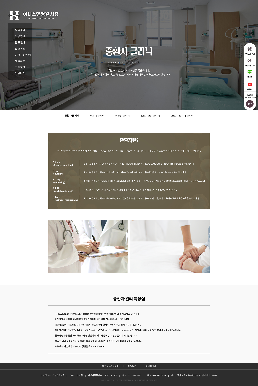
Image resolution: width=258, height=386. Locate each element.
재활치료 (20, 60)
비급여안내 (151, 366)
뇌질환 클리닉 (122, 115)
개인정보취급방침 (110, 366)
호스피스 (20, 48)
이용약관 (132, 366)
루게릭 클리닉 (97, 115)
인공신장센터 (23, 54)
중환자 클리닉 (71, 115)
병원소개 (20, 29)
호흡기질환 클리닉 (150, 115)
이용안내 (20, 36)
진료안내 (20, 42)
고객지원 (20, 67)
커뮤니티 (20, 73)
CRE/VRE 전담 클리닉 (182, 115)
